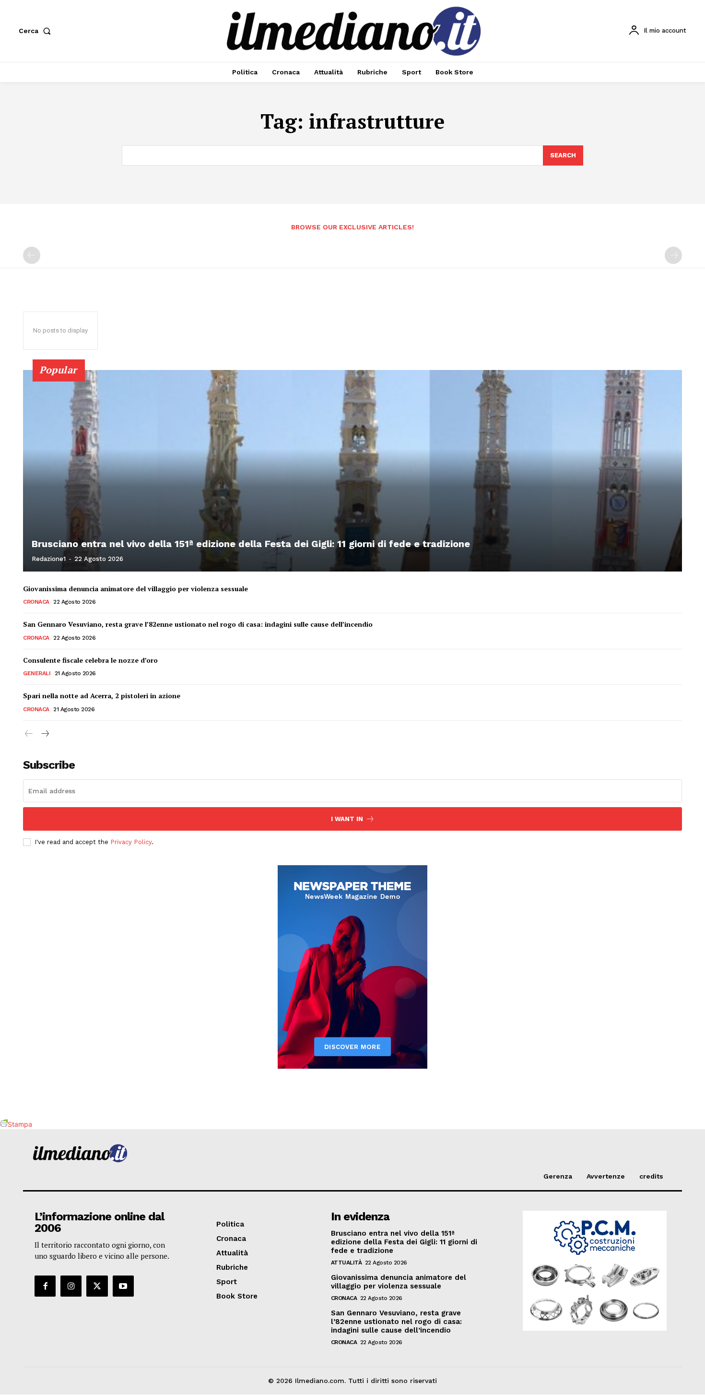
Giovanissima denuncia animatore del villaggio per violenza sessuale (135, 588)
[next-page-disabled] (673, 255)
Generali (36, 673)
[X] (96, 1286)
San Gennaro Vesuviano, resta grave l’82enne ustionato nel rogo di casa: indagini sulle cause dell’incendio (198, 624)
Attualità (346, 1262)
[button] (37, 31)
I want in (347, 819)
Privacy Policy (131, 842)
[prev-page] (31, 255)
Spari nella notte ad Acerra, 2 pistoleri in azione (101, 695)
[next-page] (44, 734)
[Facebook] (45, 1286)
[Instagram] (71, 1286)
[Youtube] (123, 1286)
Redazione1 (49, 558)
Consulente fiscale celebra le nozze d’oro (90, 660)
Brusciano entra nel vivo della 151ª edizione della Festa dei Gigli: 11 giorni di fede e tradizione (251, 543)
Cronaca (36, 601)
